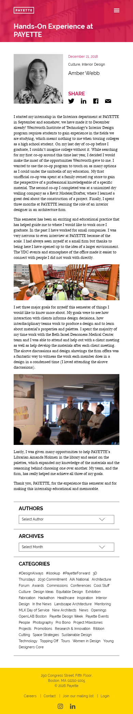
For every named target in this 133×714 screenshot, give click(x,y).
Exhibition (93, 592)
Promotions (43, 629)
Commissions (57, 585)
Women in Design (87, 641)
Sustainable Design (77, 635)
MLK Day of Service (34, 610)
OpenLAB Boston (33, 616)
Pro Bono (63, 622)
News (83, 610)
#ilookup (53, 573)
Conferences (81, 585)
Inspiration (85, 598)
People (24, 622)
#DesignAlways (31, 573)
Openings (98, 610)
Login (105, 696)
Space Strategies (46, 635)
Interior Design (93, 64)
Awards (38, 585)
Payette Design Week (66, 616)
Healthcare (65, 598)
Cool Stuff (101, 585)
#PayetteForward (76, 573)
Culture (74, 64)
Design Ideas (43, 592)
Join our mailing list (78, 696)
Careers (30, 696)
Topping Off (49, 641)
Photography (43, 622)
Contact (50, 696)
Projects (25, 629)
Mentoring (102, 604)
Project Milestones (88, 622)
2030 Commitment (52, 579)
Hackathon (46, 598)
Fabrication (27, 598)
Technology (28, 641)
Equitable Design (69, 592)
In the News (41, 604)
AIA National (79, 579)
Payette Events (97, 616)
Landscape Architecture (73, 604)
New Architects (64, 610)
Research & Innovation (72, 629)
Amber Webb (84, 73)
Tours (65, 641)
